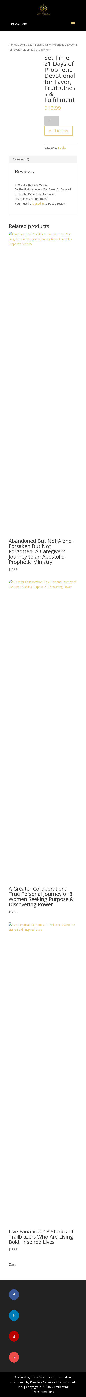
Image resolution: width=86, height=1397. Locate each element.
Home (12, 44)
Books (22, 44)
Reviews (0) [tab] (21, 159)
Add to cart (58, 131)
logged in (38, 203)
